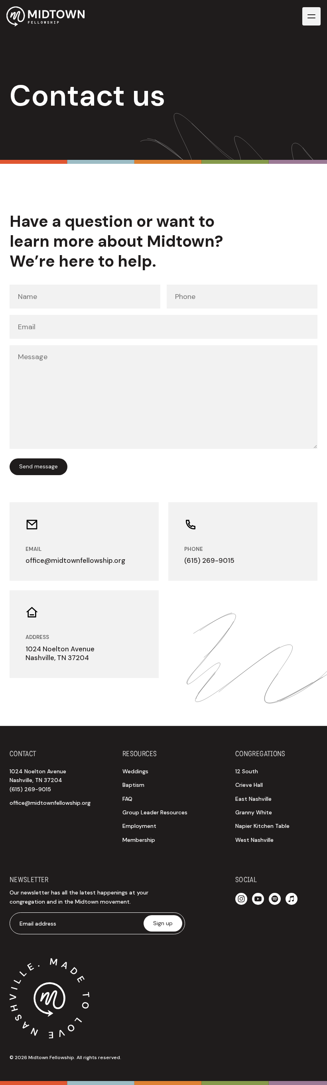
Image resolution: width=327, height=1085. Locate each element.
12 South (246, 771)
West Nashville (254, 839)
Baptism (133, 784)
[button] (311, 16)
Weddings (135, 771)
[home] (45, 16)
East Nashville (253, 798)
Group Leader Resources (154, 812)
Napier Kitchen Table (262, 825)
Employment (139, 825)
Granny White (253, 812)
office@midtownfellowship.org (50, 802)
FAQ (127, 798)
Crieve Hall (249, 784)
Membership (138, 839)
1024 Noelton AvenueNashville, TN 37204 (38, 780)
